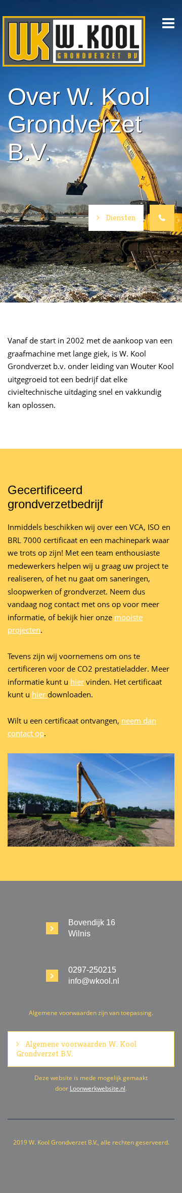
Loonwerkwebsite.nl (97, 1088)
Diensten (120, 217)
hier (77, 682)
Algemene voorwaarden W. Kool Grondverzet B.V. (76, 1048)
